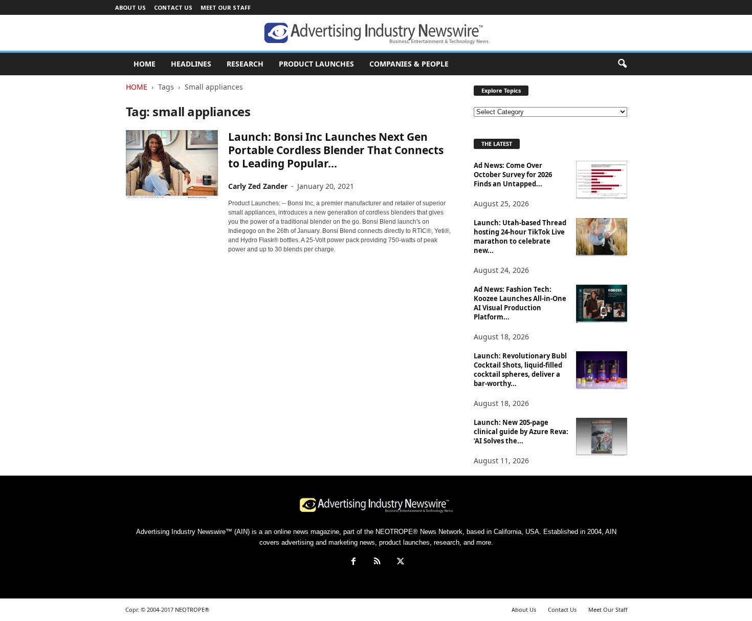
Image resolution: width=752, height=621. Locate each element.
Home (136, 87)
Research (245, 64)
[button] (622, 64)
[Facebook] (353, 562)
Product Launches (316, 64)
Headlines (191, 64)
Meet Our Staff (226, 7)
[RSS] (377, 562)
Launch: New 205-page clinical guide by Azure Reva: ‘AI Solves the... (521, 431)
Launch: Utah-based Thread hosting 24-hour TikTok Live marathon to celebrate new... (520, 236)
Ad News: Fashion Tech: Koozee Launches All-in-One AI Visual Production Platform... (520, 303)
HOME (145, 64)
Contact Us (173, 7)
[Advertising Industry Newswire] (376, 33)
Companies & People (409, 64)
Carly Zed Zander (257, 186)
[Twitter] (399, 562)
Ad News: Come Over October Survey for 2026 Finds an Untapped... (513, 174)
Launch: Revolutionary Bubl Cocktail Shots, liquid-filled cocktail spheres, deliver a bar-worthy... (520, 369)
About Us (130, 7)
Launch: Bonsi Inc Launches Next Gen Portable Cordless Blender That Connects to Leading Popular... (336, 150)
